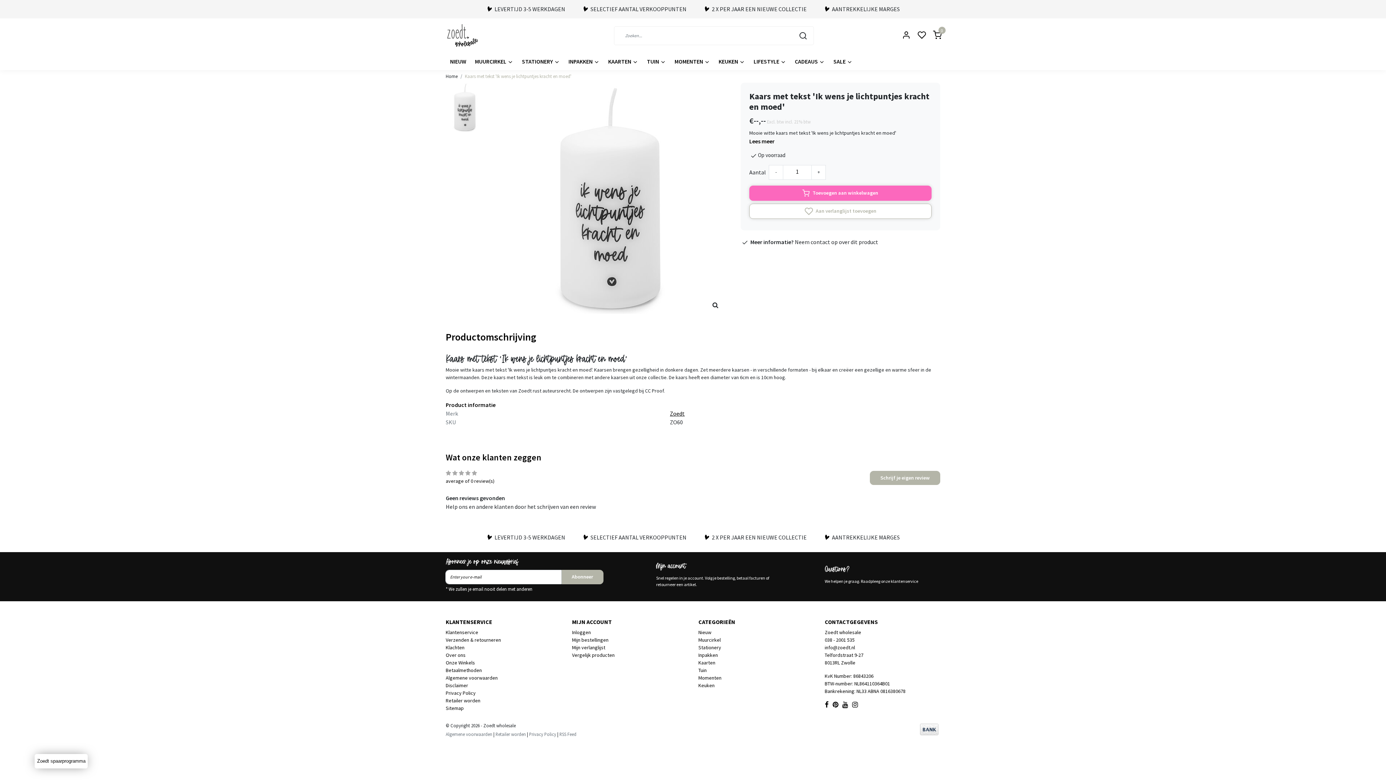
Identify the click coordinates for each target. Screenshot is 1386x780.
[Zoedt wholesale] (475, 35)
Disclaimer (457, 685)
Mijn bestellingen (590, 640)
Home (452, 76)
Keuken (729, 61)
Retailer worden (463, 700)
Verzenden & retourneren (473, 640)
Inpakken (581, 61)
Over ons (456, 655)
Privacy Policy (461, 693)
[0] (933, 35)
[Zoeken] (803, 35)
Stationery (538, 61)
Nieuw (458, 61)
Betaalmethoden (464, 670)
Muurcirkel (491, 61)
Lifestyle (767, 61)
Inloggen (581, 632)
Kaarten (620, 61)
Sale (840, 61)
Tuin (653, 61)
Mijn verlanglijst (588, 647)
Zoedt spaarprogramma (61, 761)
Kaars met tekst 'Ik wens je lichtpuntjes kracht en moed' (518, 76)
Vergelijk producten (593, 655)
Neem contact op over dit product (836, 242)
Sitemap (455, 708)
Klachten (455, 647)
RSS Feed (567, 734)
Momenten (689, 61)
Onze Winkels (460, 662)
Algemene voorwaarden (472, 678)
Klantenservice (462, 632)
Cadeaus (807, 61)
